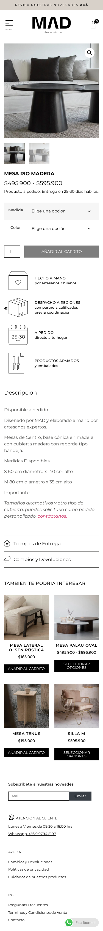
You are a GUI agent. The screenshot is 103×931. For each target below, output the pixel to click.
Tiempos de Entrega (37, 543)
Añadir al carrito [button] (26, 668)
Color (15, 227)
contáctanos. (52, 516)
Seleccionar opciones (76, 666)
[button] (89, 53)
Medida (15, 210)
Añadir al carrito (61, 251)
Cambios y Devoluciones (42, 559)
